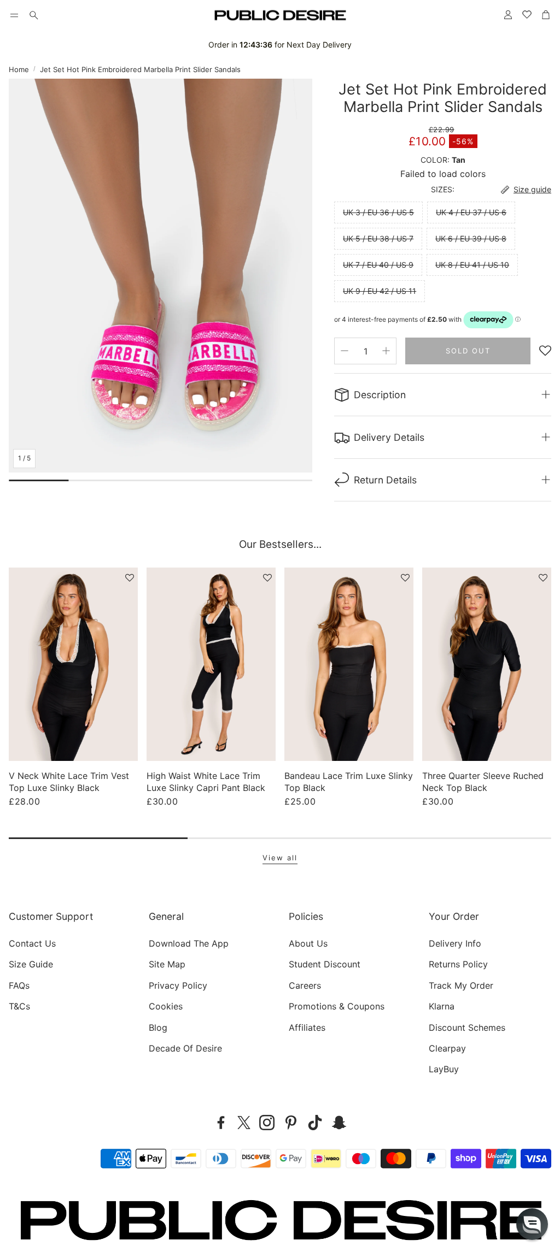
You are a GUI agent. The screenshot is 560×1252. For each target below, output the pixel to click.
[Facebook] (221, 1122)
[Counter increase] (386, 351)
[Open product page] (73, 664)
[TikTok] (315, 1122)
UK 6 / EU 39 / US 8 (470, 238)
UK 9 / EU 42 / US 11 (379, 291)
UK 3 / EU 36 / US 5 (378, 212)
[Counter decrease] (344, 351)
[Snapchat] (339, 1122)
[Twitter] (243, 1122)
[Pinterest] (291, 1122)
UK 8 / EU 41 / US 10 (472, 264)
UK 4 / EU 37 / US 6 (471, 212)
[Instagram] (267, 1122)
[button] (14, 15)
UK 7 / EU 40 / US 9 (378, 264)
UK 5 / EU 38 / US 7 (378, 238)
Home (19, 69)
